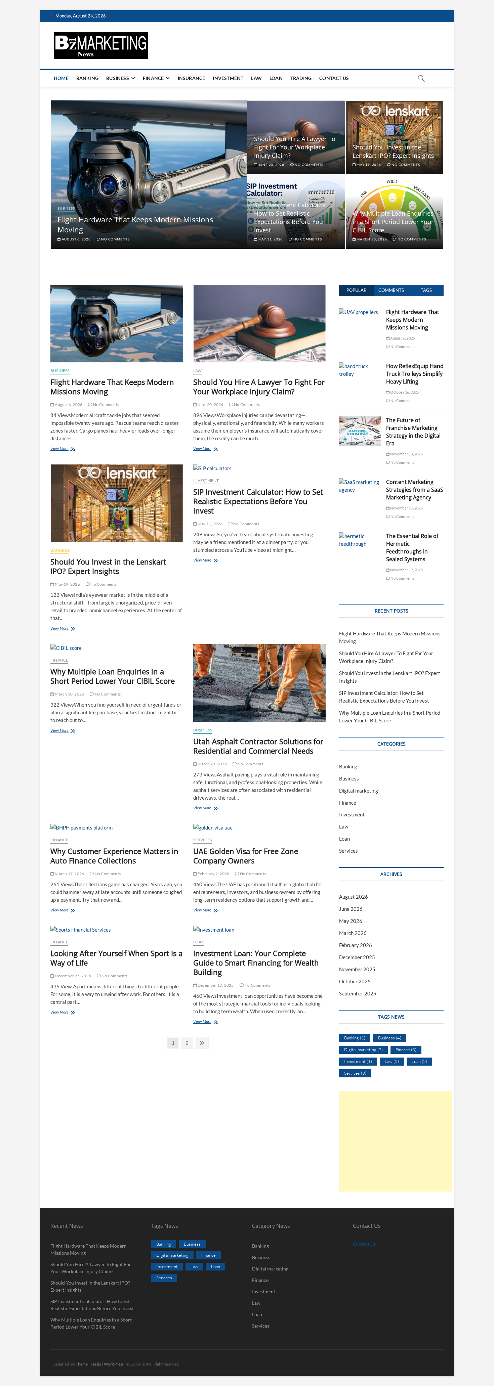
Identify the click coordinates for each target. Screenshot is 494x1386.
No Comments (115, 239)
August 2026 (353, 897)
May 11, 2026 (270, 239)
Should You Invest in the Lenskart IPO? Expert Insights (393, 151)
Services (202, 839)
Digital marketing (358, 791)
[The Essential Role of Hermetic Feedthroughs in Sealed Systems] (360, 536)
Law (256, 78)
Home (61, 78)
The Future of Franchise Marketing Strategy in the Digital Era (413, 431)
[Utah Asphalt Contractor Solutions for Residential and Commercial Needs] (259, 683)
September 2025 (357, 993)
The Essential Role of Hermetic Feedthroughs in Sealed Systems (412, 547)
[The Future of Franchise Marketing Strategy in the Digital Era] (360, 420)
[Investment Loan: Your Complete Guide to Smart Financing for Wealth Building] (259, 930)
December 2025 (357, 957)
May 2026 (350, 921)
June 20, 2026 (270, 165)
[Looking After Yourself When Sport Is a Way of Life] (116, 930)
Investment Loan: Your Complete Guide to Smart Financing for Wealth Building (256, 962)
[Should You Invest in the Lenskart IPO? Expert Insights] (116, 503)
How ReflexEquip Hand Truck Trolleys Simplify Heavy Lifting (415, 373)
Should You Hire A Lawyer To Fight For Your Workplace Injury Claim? (294, 147)
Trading (301, 78)
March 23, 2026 (212, 763)
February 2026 (355, 945)
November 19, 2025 (406, 570)
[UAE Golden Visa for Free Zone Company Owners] (259, 828)
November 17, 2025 (406, 508)
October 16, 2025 (404, 392)
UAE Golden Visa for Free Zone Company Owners (245, 855)
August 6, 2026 (76, 239)
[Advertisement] (395, 1141)
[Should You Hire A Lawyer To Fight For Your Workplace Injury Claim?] (259, 323)
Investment (228, 78)
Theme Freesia (88, 1364)
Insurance (191, 78)
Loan (276, 78)
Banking (87, 78)
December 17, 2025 (215, 985)
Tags (426, 290)
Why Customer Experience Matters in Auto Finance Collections (114, 855)
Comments (391, 290)
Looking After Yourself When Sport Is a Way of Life (116, 958)
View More (67, 449)
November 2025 (357, 969)
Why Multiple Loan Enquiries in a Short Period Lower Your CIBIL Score (393, 221)
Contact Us (334, 78)
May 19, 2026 (368, 165)
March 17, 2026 (69, 873)
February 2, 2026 (213, 873)
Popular (356, 290)
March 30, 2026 (371, 239)
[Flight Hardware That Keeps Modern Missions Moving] (116, 323)
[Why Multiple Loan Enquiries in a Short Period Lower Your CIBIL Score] (116, 648)
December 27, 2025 (72, 975)
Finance (153, 78)
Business (117, 78)
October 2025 (355, 981)
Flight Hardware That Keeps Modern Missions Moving (112, 386)
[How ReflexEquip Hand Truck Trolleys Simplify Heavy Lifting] (360, 366)
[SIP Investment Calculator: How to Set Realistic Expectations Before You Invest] (259, 468)
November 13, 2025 (406, 454)
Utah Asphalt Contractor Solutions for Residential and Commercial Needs (258, 746)
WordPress (114, 1364)
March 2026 (353, 933)
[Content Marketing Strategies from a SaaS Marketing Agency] (360, 482)
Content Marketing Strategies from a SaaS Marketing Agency (414, 489)
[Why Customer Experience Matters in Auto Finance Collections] (116, 828)
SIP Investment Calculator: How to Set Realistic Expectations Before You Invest (291, 217)
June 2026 (351, 909)
